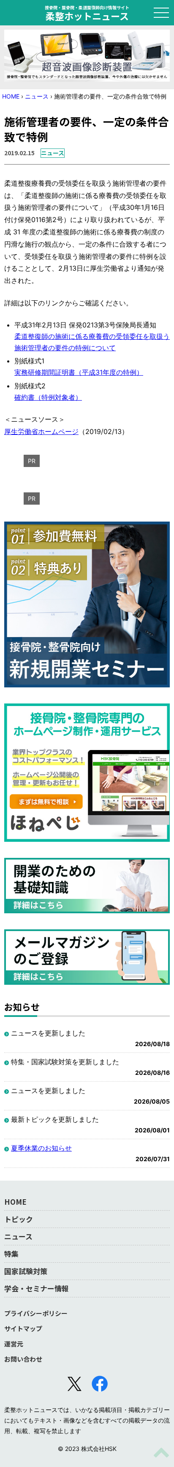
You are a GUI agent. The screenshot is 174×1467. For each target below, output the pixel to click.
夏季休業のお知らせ (41, 1148)
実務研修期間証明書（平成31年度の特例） (78, 372)
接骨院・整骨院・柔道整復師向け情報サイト (87, 12)
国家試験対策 (25, 1271)
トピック (18, 1219)
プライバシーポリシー (36, 1313)
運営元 (13, 1343)
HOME (10, 96)
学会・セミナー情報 (36, 1288)
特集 (11, 1253)
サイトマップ (23, 1328)
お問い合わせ (23, 1358)
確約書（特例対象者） (48, 397)
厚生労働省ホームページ (41, 431)
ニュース (37, 96)
